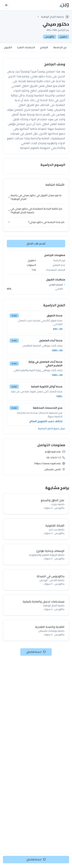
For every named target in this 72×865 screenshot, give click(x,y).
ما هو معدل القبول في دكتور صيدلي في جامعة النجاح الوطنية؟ (36, 197)
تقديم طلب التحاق (36, 243)
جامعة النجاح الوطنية (52, 17)
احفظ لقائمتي (33, 652)
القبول (8, 47)
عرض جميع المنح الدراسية (51, 428)
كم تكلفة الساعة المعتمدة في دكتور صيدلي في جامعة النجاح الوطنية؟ (36, 210)
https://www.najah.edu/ (47, 463)
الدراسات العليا (26, 47)
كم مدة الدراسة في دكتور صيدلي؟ (46, 222)
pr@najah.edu (53, 452)
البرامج (44, 47)
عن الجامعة (60, 47)
